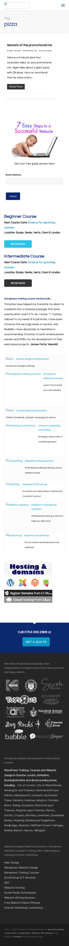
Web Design (11, 862)
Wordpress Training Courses (21, 872)
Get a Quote (36, 642)
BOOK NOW (18, 244)
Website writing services (39, 461)
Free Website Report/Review (22, 902)
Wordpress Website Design (21, 867)
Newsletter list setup (34, 484)
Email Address (13, 174)
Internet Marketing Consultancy (23, 907)
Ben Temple (15, 51)
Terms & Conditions (55, 930)
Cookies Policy (24, 933)
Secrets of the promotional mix (29, 45)
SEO (7, 882)
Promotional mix (30, 51)
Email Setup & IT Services (20, 877)
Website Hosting (14, 887)
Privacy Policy (11, 933)
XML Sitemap (47, 933)
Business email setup (37, 535)
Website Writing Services (19, 897)
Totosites (17, 937)
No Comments (45, 51)
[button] (63, 5)
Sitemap (35, 933)
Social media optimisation (32, 410)
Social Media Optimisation (20, 892)
